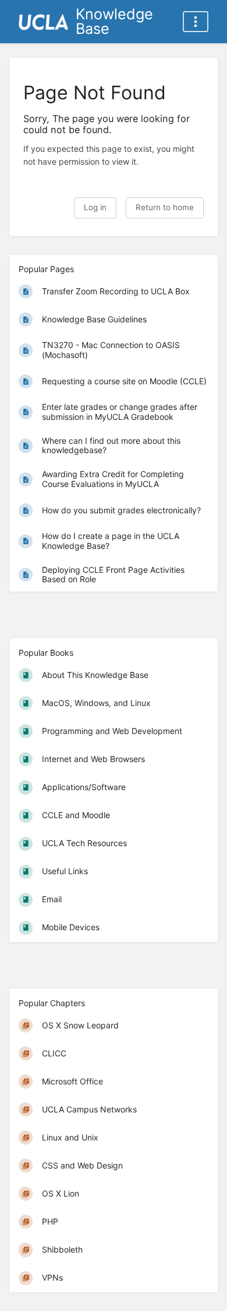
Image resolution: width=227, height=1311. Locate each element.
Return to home (165, 207)
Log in (95, 207)
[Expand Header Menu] (195, 21)
